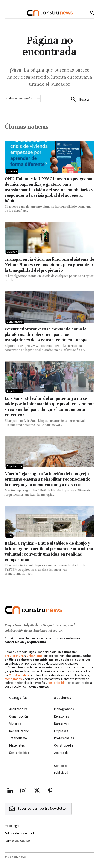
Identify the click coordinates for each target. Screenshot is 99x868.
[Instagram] (23, 791)
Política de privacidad (19, 833)
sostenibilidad (57, 683)
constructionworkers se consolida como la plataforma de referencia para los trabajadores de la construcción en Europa (46, 334)
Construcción (15, 321)
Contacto (60, 766)
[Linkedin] (10, 791)
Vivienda (12, 171)
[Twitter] (36, 791)
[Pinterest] (50, 791)
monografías (13, 679)
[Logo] (50, 13)
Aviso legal (12, 826)
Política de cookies (18, 841)
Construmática (19, 675)
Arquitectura (14, 391)
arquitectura (14, 656)
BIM (9, 535)
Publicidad (61, 773)
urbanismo (35, 656)
